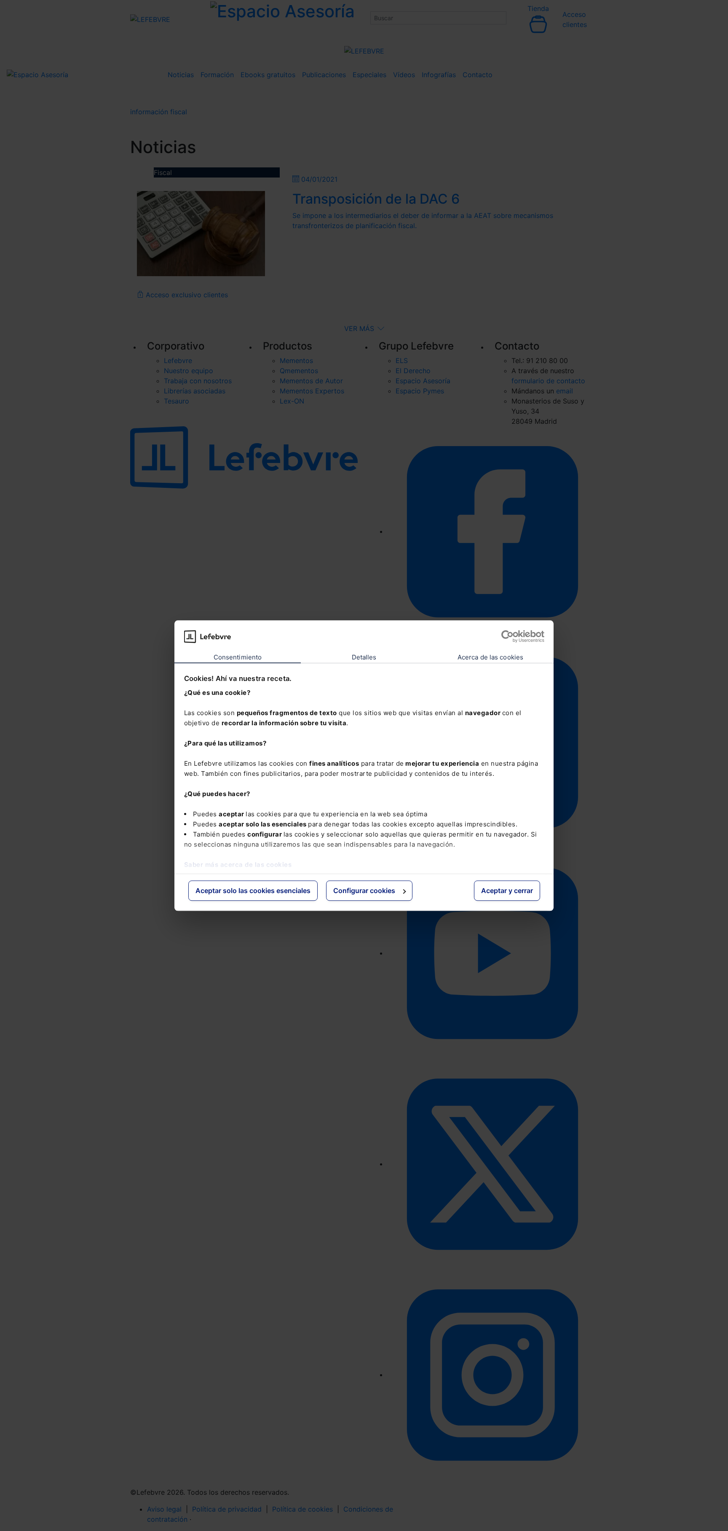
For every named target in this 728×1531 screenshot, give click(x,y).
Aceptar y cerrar (507, 891)
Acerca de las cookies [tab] (490, 658)
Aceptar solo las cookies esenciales (252, 891)
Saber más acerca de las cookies (238, 865)
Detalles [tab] (364, 658)
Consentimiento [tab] (238, 658)
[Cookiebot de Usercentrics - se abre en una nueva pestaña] (507, 636)
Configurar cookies (364, 891)
